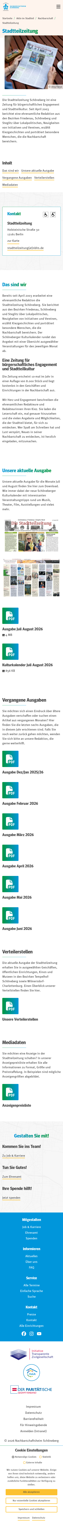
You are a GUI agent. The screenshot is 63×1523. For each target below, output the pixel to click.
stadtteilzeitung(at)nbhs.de (25, 248)
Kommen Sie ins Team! (21, 1147)
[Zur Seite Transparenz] (31, 1354)
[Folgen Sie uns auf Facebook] (24, 1333)
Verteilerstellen (44, 177)
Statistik (46, 1457)
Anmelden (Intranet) (33, 1431)
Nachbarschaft (45, 18)
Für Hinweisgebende (33, 1425)
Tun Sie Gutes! (14, 1168)
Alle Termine (32, 1285)
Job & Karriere (31, 1227)
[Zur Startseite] (14, 6)
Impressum (33, 1406)
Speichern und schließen (31, 1509)
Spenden (31, 1238)
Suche (32, 1296)
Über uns (31, 1262)
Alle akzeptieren (31, 1492)
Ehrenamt (31, 1232)
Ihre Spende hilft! (17, 1189)
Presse (31, 1314)
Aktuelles (31, 1256)
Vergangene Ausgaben (17, 177)
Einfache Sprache (31, 1291)
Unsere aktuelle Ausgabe (37, 170)
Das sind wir (10, 170)
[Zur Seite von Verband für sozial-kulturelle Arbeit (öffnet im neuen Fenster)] (31, 1372)
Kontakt (31, 1320)
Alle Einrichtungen (31, 1326)
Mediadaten (10, 185)
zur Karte (13, 241)
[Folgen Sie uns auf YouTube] (39, 1333)
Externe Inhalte (34, 1462)
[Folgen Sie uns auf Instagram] (31, 1333)
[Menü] (58, 6)
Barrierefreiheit (33, 1419)
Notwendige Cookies (25, 1457)
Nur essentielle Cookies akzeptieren (31, 1501)
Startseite (7, 18)
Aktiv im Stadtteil (25, 18)
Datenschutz (33, 1413)
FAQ (31, 1267)
